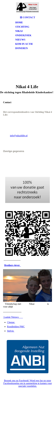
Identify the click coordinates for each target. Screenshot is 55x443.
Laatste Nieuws (13, 317)
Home (19, 22)
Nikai (19, 31)
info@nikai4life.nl (19, 135)
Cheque (11, 322)
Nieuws (20, 39)
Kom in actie (24, 44)
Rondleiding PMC (16, 326)
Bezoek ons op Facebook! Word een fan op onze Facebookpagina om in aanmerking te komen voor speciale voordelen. (27, 383)
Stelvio (10, 331)
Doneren (21, 48)
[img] (27, 7)
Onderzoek (23, 35)
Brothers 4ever (12, 265)
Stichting (22, 26)
